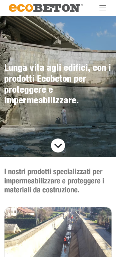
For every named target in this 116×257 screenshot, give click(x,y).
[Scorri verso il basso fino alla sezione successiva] (58, 145)
